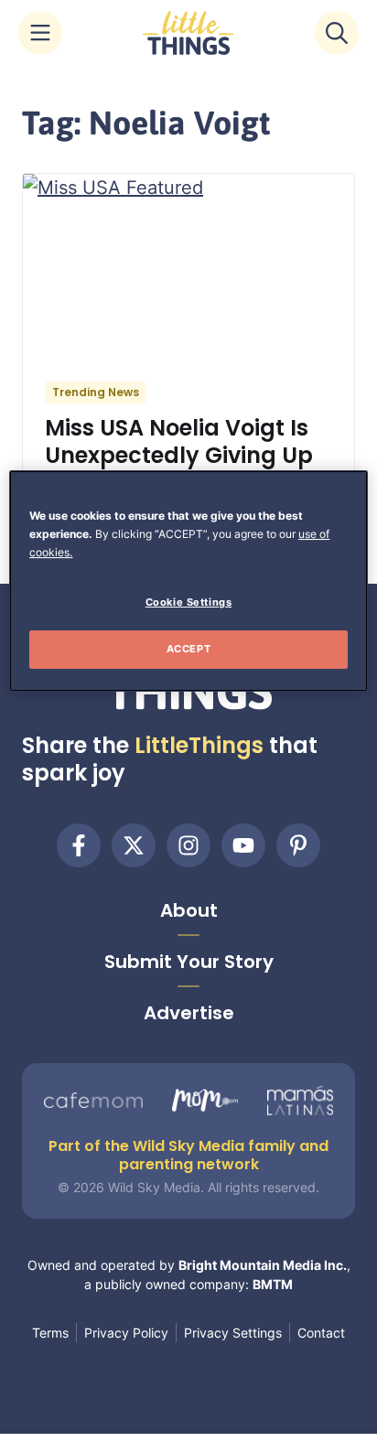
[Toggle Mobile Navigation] (40, 33)
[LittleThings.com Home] (188, 33)
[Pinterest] (298, 845)
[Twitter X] (134, 845)
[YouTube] (243, 845)
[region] (188, 581)
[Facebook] (79, 845)
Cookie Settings (188, 602)
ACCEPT (188, 648)
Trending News (95, 392)
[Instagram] (188, 845)
